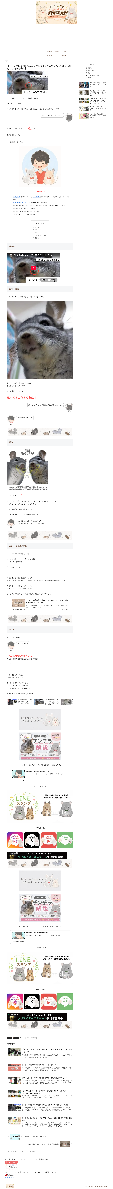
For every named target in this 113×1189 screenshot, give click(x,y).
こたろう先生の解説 (41, 235)
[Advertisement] (56, 37)
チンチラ (17, 1037)
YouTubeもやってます (20, 202)
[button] (70, 702)
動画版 (37, 227)
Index (38, 223)
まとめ (37, 238)
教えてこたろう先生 (31, 1037)
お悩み (10, 1037)
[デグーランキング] (9, 1175)
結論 (36, 232)
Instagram (16, 197)
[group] (20, 702)
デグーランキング (10, 1177)
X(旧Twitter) (36, 197)
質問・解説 (38, 230)
